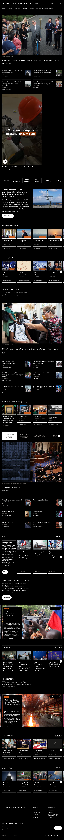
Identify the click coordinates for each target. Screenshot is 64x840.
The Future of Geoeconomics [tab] (39, 436)
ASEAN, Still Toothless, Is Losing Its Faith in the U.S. (43, 387)
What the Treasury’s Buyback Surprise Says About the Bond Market (30, 60)
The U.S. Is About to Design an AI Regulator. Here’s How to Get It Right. (54, 276)
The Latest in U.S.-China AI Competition (8, 275)
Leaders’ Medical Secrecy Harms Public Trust (42, 374)
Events (32, 8)
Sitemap (35, 818)
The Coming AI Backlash (40, 500)
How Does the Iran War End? (54, 242)
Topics (10, 8)
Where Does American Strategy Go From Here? (23, 420)
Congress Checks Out (11, 487)
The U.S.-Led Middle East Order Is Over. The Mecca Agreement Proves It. (8, 244)
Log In (51, 3)
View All (58, 537)
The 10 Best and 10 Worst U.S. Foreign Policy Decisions (54, 420)
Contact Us (35, 814)
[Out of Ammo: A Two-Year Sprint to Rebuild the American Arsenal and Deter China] (47, 198)
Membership (51, 807)
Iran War (6, 180)
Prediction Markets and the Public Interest (54, 664)
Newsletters (51, 810)
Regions (4, 8)
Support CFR (36, 809)
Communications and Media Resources (53, 814)
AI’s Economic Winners (39, 274)
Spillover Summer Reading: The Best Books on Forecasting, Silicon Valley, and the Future (54, 555)
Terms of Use (51, 817)
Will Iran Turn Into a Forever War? (39, 243)
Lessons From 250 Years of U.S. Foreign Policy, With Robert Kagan (8, 420)
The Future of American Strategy (44, 8)
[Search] (55, 3)
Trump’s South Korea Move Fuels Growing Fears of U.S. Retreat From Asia (11, 83)
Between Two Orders (8, 511)
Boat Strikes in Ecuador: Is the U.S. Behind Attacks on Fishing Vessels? (43, 82)
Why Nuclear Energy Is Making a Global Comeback (12, 71)
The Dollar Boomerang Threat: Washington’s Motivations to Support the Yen (12, 374)
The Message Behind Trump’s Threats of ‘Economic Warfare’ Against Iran (8, 754)
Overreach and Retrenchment (41, 522)
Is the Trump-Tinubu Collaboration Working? (9, 362)
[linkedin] (48, 835)
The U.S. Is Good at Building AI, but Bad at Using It (24, 555)
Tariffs (57, 180)
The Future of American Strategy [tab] (9, 436)
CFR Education (36, 812)
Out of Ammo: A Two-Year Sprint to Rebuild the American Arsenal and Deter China (14, 193)
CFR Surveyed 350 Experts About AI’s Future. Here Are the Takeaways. (24, 276)
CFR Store (50, 812)
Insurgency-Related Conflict (10, 613)
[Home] (20, 3)
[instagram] (54, 835)
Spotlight (5, 176)
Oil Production (16, 180)
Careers (35, 810)
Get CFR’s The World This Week (12, 824)
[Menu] (59, 3)
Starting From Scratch (8, 522)
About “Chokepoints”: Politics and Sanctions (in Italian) (54, 754)
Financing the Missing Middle (9, 701)
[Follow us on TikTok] (58, 835)
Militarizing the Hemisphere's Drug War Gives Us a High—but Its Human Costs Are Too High (24, 754)
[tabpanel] (32, 484)
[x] (61, 835)
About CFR (35, 807)
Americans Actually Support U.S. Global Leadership (39, 420)
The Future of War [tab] (55, 436)
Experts (25, 8)
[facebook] (45, 835)
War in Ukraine (37, 180)
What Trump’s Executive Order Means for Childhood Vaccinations (30, 349)
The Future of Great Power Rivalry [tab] (24, 436)
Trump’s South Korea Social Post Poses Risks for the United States (42, 71)
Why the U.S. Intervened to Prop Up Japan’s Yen (12, 387)
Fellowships (51, 809)
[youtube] (51, 835)
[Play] (5, 161)
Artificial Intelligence (27, 180)
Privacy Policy (36, 817)
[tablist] (32, 436)
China (47, 180)
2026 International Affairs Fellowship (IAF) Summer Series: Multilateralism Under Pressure (24, 667)
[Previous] (59, 608)
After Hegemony (37, 511)
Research (17, 8)
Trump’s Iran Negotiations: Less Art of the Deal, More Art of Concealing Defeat (24, 244)
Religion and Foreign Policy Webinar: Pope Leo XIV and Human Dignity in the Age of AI (8, 667)
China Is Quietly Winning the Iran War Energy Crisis (39, 555)
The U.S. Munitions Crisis (55, 784)
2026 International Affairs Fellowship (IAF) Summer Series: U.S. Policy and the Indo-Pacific (39, 667)
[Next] (61, 239)
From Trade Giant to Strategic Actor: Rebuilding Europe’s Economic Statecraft (39, 754)
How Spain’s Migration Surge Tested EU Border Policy (43, 362)
